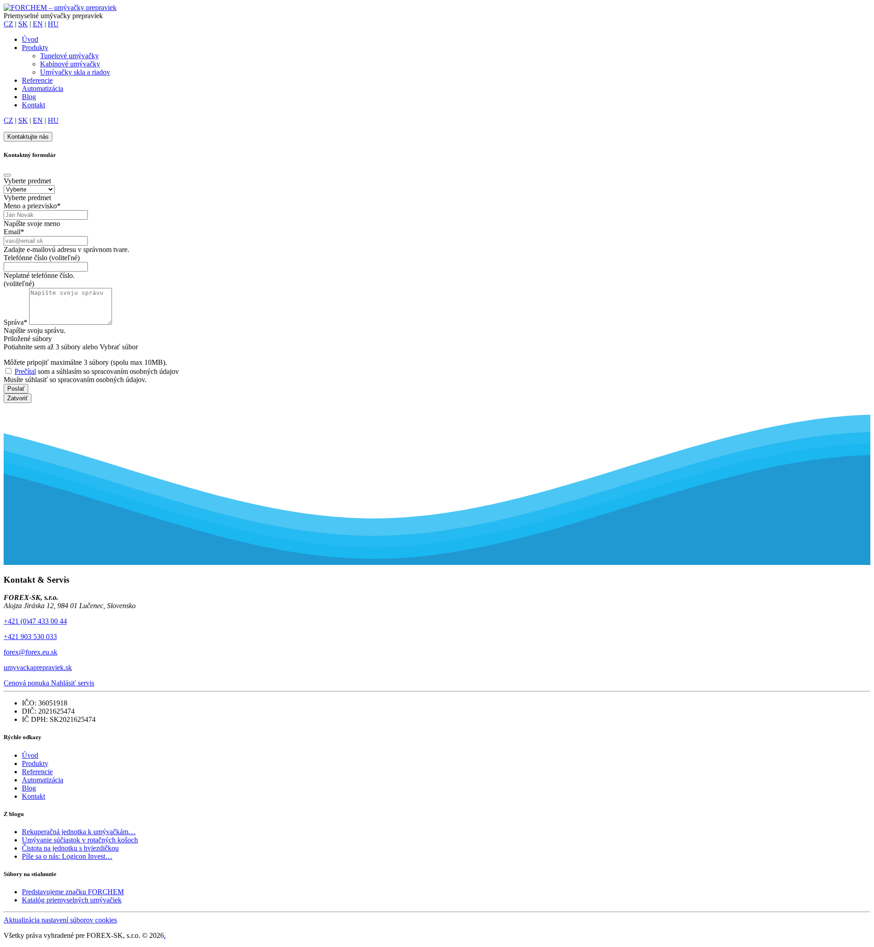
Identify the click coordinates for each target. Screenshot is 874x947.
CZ (8, 24)
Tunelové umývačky (69, 56)
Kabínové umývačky (70, 64)
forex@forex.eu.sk (30, 652)
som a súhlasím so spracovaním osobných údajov (97, 371)
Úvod (30, 39)
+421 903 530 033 (30, 636)
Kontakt (33, 105)
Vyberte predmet (27, 181)
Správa (15, 322)
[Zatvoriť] (7, 175)
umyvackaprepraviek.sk (38, 667)
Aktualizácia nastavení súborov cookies (60, 920)
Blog (29, 97)
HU (53, 24)
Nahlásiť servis (72, 683)
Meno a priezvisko (32, 206)
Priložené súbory (28, 339)
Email (14, 232)
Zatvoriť (17, 398)
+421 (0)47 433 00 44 (35, 621)
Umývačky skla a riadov (75, 72)
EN (38, 24)
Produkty (35, 47)
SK (23, 24)
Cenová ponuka (27, 683)
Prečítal (25, 371)
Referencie (37, 80)
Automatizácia (42, 88)
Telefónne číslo (42, 258)
